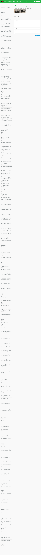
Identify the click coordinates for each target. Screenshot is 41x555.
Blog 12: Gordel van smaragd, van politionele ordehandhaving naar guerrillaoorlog (6, 509)
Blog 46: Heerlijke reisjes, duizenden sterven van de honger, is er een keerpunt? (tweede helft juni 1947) (6, 391)
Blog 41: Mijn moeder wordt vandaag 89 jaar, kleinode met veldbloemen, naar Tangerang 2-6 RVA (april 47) (6, 410)
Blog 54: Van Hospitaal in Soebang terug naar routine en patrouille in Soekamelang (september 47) (6, 360)
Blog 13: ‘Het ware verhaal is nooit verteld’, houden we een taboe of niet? (5, 505)
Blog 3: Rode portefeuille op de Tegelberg (5, 537)
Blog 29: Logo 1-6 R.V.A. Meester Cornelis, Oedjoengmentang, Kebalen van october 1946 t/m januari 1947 (6, 450)
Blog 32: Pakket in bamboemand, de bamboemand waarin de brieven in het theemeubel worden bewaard (6, 439)
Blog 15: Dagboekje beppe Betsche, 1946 (5, 499)
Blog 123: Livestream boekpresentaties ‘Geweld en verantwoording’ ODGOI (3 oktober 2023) (6, 23)
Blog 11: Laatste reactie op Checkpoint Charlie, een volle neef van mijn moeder (6, 512)
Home (5, 1)
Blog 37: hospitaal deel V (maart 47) (5, 423)
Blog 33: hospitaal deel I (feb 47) (4, 435)
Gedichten (23, 1)
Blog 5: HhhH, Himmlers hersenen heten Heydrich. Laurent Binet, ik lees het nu (5, 531)
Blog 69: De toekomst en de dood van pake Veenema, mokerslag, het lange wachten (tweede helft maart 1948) (5, 297)
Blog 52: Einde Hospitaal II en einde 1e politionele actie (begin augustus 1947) (5, 368)
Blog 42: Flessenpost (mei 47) (4, 406)
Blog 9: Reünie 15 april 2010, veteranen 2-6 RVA (6, 518)
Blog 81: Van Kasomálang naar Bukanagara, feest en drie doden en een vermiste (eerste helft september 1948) (6, 245)
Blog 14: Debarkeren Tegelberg (4, 502)
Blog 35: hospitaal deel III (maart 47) (5, 429)
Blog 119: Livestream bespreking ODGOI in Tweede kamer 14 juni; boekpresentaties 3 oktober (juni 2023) (6, 41)
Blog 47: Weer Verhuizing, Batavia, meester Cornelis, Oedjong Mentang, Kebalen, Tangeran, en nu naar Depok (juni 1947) (6, 386)
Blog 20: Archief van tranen (4, 483)
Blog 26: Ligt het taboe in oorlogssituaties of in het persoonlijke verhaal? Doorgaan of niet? (6, 461)
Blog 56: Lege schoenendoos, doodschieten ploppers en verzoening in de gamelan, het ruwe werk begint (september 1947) (6, 351)
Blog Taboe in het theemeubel (10, 1)
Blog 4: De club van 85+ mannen (4, 534)
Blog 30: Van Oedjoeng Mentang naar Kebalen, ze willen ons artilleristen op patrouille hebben (6, 446)
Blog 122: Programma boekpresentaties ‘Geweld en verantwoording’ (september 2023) (6, 27)
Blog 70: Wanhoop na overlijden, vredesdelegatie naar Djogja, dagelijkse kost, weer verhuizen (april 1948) (6, 293)
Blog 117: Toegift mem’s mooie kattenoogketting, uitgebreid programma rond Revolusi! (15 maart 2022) (6, 48)
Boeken (17, 1)
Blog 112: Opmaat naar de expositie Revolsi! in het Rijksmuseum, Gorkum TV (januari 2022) (6, 73)
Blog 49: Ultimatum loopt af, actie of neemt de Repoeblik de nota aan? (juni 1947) (6, 379)
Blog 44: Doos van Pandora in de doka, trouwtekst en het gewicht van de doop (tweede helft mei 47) (6, 399)
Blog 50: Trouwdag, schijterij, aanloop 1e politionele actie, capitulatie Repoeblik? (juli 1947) (6, 375)
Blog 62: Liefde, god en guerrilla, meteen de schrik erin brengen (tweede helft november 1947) (6, 328)
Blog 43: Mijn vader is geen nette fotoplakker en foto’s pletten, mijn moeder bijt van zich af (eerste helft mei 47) (6, 403)
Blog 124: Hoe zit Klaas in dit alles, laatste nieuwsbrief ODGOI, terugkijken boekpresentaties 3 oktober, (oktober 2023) (6, 19)
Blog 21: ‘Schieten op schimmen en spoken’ (5, 480)
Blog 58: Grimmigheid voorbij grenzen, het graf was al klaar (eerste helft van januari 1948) (6, 343)
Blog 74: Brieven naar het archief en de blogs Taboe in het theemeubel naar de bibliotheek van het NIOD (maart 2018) (6, 274)
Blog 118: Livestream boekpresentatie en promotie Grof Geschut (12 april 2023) (6, 44)
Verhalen (20, 1)
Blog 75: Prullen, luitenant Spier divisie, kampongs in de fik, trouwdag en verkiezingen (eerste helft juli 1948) (6, 270)
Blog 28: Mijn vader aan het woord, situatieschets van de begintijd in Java (5, 454)
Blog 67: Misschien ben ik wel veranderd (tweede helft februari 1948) (5, 305)
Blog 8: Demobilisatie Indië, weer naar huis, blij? (6, 521)
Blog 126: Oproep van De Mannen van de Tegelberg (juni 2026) (5, 12)
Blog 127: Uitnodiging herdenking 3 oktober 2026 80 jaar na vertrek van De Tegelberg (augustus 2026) (6, 8)
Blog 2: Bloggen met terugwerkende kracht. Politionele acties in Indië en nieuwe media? (5, 540)
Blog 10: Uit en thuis (3, 515)
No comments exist (28, 8)
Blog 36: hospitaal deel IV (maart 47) (5, 426)
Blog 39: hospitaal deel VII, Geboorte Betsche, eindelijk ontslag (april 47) (6, 417)
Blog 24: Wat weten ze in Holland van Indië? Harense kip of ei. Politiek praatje (5, 469)
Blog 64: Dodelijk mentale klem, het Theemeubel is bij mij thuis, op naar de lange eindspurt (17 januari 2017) (6, 319)
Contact (26, 1)
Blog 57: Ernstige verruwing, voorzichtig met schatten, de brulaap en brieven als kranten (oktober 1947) (6, 347)
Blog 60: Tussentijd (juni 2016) (4, 335)
